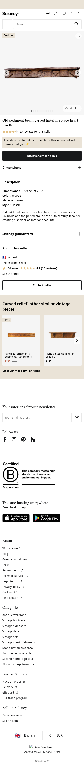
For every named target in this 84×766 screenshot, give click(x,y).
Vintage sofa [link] (10, 637)
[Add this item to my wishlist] (78, 36)
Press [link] (5, 565)
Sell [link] (48, 13)
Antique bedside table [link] (16, 653)
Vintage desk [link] (10, 631)
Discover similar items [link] (42, 156)
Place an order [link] (14, 681)
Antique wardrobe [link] (14, 615)
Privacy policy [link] (13, 587)
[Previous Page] (6, 73)
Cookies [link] (9, 592)
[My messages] (63, 13)
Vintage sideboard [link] (14, 626)
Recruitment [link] (12, 570)
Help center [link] (12, 598)
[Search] (76, 24)
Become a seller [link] (12, 715)
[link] (10, 14)
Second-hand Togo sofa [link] (17, 659)
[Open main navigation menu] (7, 24)
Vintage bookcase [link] (13, 620)
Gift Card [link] (10, 692)
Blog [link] (5, 554)
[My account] (56, 13)
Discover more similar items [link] (21, 371)
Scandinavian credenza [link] (17, 648)
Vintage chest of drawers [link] (18, 642)
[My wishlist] (71, 13)
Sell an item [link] (10, 721)
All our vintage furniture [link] (18, 664)
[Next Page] (78, 73)
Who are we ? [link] (11, 548)
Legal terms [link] (12, 581)
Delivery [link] (10, 687)
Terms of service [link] (15, 576)
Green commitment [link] (15, 559)
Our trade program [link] (15, 698)
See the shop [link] (10, 274)
